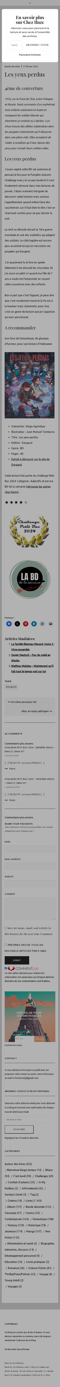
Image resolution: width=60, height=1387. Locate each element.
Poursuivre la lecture (30, 54)
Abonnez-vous (37, 45)
